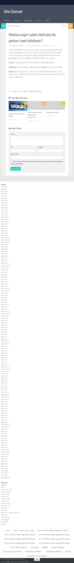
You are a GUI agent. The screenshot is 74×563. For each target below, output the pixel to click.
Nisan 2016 (4, 295)
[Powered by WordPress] (8, 561)
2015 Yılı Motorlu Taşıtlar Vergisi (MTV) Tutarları (54, 535)
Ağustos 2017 (5, 263)
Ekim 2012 (4, 390)
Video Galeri (4, 522)
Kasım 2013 (4, 360)
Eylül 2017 (4, 261)
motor (14, 91)
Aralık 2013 (4, 357)
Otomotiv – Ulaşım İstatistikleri (10, 513)
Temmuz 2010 (5, 452)
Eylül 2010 (4, 447)
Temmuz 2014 (5, 341)
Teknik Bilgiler (28, 21)
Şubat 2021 (4, 201)
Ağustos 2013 (5, 367)
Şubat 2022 (4, 191)
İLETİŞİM (45, 547)
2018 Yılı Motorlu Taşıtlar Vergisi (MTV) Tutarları (19, 543)
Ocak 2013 (4, 383)
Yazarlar (38, 21)
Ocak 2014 (4, 355)
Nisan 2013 (4, 376)
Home (8, 530)
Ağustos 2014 (5, 339)
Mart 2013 (4, 378)
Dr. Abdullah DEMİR (17, 46)
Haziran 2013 (5, 371)
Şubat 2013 (4, 381)
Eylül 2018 (4, 235)
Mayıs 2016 (4, 293)
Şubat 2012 (4, 408)
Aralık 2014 (4, 330)
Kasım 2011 (4, 415)
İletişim (47, 21)
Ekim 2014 (4, 334)
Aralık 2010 (4, 441)
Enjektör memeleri (52, 112)
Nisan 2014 (4, 348)
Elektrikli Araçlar (5, 492)
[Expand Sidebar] (3, 26)
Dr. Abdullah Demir (6, 490)
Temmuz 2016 (5, 288)
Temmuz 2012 (5, 397)
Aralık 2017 (4, 254)
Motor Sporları (5, 506)
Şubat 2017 (4, 277)
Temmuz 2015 (5, 314)
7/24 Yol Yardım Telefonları (18, 547)
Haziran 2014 (5, 344)
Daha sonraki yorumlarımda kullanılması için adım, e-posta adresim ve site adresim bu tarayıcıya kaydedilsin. (37, 163)
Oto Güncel (13, 11)
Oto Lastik (4, 510)
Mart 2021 (4, 198)
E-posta (41, 147)
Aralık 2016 (4, 281)
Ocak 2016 (4, 300)
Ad (12, 147)
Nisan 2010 (4, 459)
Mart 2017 (4, 274)
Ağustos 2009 (5, 477)
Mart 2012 (4, 406)
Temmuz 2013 (5, 369)
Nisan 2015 (4, 321)
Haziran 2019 (5, 219)
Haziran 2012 (5, 399)
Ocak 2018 (4, 251)
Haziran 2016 (5, 291)
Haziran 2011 (5, 427)
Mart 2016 (4, 298)
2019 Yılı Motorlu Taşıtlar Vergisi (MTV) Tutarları (54, 543)
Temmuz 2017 (5, 265)
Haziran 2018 (5, 242)
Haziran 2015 (5, 316)
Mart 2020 (4, 205)
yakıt (40, 91)
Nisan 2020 (4, 203)
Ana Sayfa (7, 21)
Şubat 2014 (4, 353)
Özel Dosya (4, 515)
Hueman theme (24, 562)
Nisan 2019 (4, 224)
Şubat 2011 (4, 436)
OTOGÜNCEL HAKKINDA (33, 552)
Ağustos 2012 (5, 394)
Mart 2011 (4, 434)
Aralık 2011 (4, 413)
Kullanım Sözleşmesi (57, 547)
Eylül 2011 (4, 420)
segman (25, 91)
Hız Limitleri (34, 547)
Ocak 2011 (4, 438)
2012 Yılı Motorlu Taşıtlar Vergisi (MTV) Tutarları (52, 530)
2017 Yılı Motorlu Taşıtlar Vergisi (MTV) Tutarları (54, 539)
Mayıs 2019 (4, 221)
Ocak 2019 (4, 231)
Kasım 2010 (4, 443)
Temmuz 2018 (5, 240)
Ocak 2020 (4, 210)
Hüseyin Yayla (5, 499)
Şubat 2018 (4, 249)
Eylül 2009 (4, 475)
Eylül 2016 (4, 286)
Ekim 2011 (4, 417)
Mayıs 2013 (4, 374)
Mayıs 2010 (4, 457)
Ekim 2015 (4, 307)
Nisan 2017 (4, 272)
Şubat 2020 (4, 208)
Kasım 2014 (4, 332)
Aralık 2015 (4, 302)
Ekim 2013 (4, 362)
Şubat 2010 (4, 464)
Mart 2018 (4, 247)
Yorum (13, 134)
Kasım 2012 (4, 387)
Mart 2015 (4, 323)
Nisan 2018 (4, 244)
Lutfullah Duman (6, 503)
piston (19, 91)
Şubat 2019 (4, 228)
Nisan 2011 (4, 431)
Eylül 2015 (4, 309)
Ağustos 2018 (5, 238)
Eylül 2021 (4, 196)
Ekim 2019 (4, 217)
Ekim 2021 (4, 194)
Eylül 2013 (4, 364)
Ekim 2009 (4, 473)
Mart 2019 (4, 226)
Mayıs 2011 (4, 429)
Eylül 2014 (4, 337)
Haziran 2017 (5, 268)
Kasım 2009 (4, 471)
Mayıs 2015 (4, 318)
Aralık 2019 (4, 212)
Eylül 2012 (4, 392)
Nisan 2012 (4, 404)
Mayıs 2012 (4, 401)
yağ (36, 91)
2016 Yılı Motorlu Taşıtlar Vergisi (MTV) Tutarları (19, 539)
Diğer (2, 487)
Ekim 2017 (4, 258)
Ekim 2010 (4, 445)
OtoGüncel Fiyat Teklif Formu (12, 552)
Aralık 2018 (4, 233)
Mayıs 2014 (4, 346)
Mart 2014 (4, 351)
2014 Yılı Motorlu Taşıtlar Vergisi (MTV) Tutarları (19, 535)
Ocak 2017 (4, 279)
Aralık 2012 (4, 385)
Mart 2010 (4, 461)
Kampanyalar (5, 501)
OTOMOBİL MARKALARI (54, 552)
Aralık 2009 (4, 468)
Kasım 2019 (4, 214)
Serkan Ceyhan (5, 517)
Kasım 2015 (4, 304)
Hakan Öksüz (5, 496)
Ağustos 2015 (5, 311)
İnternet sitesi (15, 154)
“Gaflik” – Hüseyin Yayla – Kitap (23, 530)
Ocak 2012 (4, 411)
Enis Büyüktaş (5, 494)
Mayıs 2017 (4, 270)
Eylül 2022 (4, 187)
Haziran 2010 (5, 454)
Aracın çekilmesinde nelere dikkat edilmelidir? (34, 114)
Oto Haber (16, 21)
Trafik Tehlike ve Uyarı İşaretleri (37, 556)
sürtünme (31, 91)
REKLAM (68, 552)
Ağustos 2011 (5, 422)
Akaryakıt (4, 485)
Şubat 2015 (4, 325)
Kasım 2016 (4, 284)
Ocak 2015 (4, 327)
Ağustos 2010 (5, 450)
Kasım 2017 (4, 256)
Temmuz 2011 (5, 424)
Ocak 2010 (4, 466)
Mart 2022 (4, 189)
